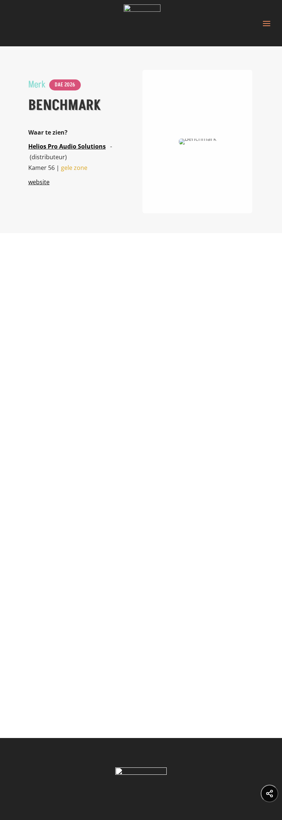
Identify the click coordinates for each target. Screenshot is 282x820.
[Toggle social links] (269, 793)
